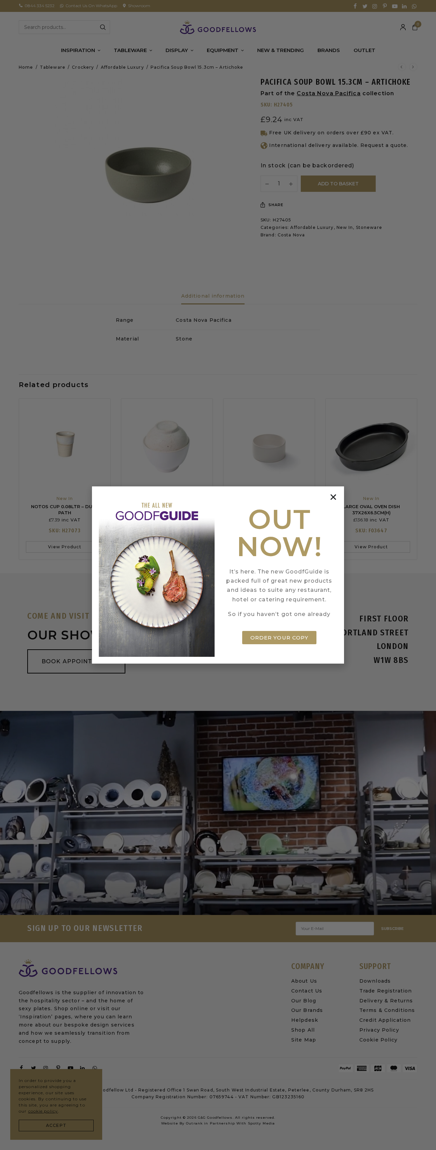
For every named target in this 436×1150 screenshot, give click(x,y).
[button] (333, 497)
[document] (218, 575)
